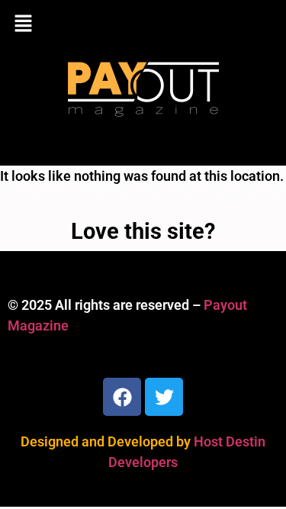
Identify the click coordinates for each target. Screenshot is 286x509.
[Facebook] (122, 397)
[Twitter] (164, 397)
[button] (143, 24)
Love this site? (143, 231)
